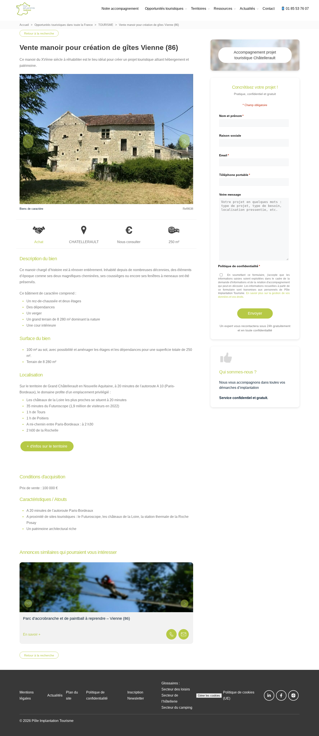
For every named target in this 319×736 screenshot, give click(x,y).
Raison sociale (230, 135)
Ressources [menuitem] (223, 8)
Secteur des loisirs (175, 689)
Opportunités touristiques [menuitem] (164, 8)
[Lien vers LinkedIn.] (269, 695)
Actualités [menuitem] (247, 8)
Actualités (54, 695)
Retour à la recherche (39, 33)
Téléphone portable (234, 175)
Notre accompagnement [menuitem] (120, 8)
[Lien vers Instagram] (293, 695)
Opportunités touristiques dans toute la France (64, 24)
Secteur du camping (176, 707)
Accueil (24, 24)
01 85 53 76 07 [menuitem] (297, 8)
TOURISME (105, 24)
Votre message (230, 194)
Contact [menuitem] (269, 8)
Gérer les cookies (209, 695)
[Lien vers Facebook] (281, 695)
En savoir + (31, 634)
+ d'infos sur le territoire (47, 446)
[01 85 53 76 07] (171, 634)
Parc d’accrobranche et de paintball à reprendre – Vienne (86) (76, 618)
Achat (38, 242)
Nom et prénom (231, 116)
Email (224, 155)
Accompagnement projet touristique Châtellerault (255, 55)
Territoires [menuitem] (198, 8)
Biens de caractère (31, 208)
